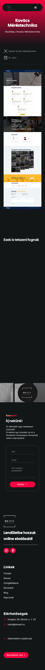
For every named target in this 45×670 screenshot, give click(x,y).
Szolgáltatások (11, 583)
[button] (35, 7)
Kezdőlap (10, 31)
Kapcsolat (9, 597)
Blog (6, 592)
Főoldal (7, 573)
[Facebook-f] (13, 550)
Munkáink (9, 588)
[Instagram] (6, 550)
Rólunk (7, 578)
